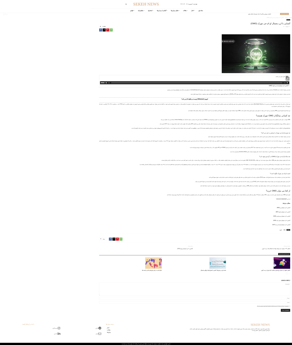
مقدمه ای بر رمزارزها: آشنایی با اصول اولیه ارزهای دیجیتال (213, 270)
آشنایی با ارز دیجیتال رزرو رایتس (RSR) (281, 216)
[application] (194, 82)
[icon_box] (99, 329)
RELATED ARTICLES (284, 254)
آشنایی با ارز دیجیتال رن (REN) (283, 208)
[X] (104, 29)
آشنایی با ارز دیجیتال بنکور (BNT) (283, 212)
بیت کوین (202, 195)
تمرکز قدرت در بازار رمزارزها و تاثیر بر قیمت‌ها (152, 270)
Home (291, 17)
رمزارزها (286, 17)
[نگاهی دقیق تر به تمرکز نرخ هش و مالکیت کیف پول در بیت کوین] (259, 263)
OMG (284, 229)
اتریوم (281, 229)
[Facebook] (100, 29)
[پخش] (287, 83)
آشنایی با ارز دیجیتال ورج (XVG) (185, 249)
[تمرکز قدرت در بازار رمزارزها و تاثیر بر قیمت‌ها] (130, 263)
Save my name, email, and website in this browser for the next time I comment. (273, 306)
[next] (4, 14)
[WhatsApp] (111, 29)
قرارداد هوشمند (206, 164)
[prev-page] (289, 273)
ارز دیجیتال (178, 90)
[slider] (103, 82)
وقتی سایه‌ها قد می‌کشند (265, 14)
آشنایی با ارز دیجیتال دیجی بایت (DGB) (281, 220)
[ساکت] (106, 83)
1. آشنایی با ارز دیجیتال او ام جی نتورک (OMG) (279, 86)
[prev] (7, 14)
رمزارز (222, 195)
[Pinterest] (107, 29)
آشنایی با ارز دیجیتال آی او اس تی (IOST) (281, 225)
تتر (195, 195)
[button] (126, 4)
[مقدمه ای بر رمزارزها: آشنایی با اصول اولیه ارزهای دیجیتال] (194, 263)
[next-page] (287, 273)
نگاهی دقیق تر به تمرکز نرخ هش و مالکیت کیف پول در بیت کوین (275, 270)
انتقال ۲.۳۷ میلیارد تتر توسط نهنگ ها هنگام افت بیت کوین (276, 249)
